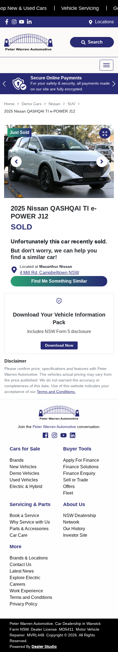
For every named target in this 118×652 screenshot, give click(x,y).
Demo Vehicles (24, 473)
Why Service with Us (30, 522)
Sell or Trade (75, 480)
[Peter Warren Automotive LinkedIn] (30, 21)
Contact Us (20, 564)
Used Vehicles (24, 480)
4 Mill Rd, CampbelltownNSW (49, 272)
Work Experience (26, 590)
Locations (104, 21)
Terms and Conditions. (56, 391)
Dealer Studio (44, 647)
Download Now (59, 345)
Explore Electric (25, 577)
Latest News (22, 571)
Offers (69, 486)
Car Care (18, 535)
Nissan (54, 104)
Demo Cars (31, 104)
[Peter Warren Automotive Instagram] (15, 21)
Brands (17, 460)
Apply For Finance (81, 460)
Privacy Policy (23, 604)
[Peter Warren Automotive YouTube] (22, 21)
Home (9, 104)
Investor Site (75, 535)
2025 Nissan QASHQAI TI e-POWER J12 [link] (39, 111)
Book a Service (24, 515)
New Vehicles (23, 466)
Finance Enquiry (79, 473)
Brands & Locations (29, 558)
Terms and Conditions (31, 597)
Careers (17, 584)
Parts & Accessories (29, 528)
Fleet (68, 493)
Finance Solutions (81, 466)
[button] (106, 65)
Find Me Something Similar (59, 281)
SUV (71, 104)
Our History (74, 528)
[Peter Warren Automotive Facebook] (8, 21)
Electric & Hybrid (26, 486)
